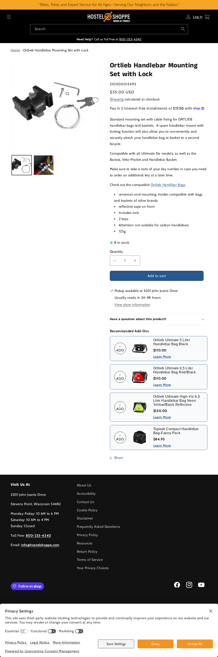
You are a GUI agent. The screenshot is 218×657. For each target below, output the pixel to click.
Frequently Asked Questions (98, 527)
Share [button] (118, 458)
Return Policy (87, 552)
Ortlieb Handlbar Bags (168, 185)
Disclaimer (85, 518)
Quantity (116, 251)
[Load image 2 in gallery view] (43, 165)
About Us (84, 485)
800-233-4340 (130, 39)
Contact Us (85, 502)
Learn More (162, 357)
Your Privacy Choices (93, 568)
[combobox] (109, 29)
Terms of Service (90, 560)
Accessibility (86, 494)
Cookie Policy (87, 510)
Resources (85, 543)
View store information (132, 305)
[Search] (183, 29)
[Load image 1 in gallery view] (22, 165)
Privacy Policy (87, 535)
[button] (9, 17)
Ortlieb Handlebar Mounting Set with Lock (56, 50)
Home (15, 50)
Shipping (117, 99)
